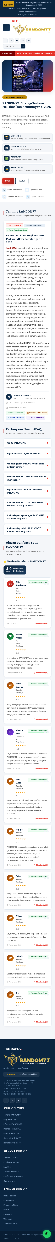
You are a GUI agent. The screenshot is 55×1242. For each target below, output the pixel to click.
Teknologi (8, 1219)
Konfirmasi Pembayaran (13, 1176)
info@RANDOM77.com (17, 1088)
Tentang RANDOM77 (12, 1115)
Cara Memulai (9, 1181)
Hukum (7, 1210)
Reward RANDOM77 (12, 1143)
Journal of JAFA (10, 1224)
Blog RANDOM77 (11, 1119)
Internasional (9, 1200)
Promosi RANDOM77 (12, 1129)
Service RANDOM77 (12, 1158)
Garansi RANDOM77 (12, 1138)
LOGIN (8, 181)
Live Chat (7, 1167)
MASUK (21, 181)
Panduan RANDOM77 (12, 1162)
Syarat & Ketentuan (12, 1172)
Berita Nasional (10, 1196)
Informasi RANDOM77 (13, 1124)
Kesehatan (8, 1214)
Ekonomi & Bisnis (11, 1205)
